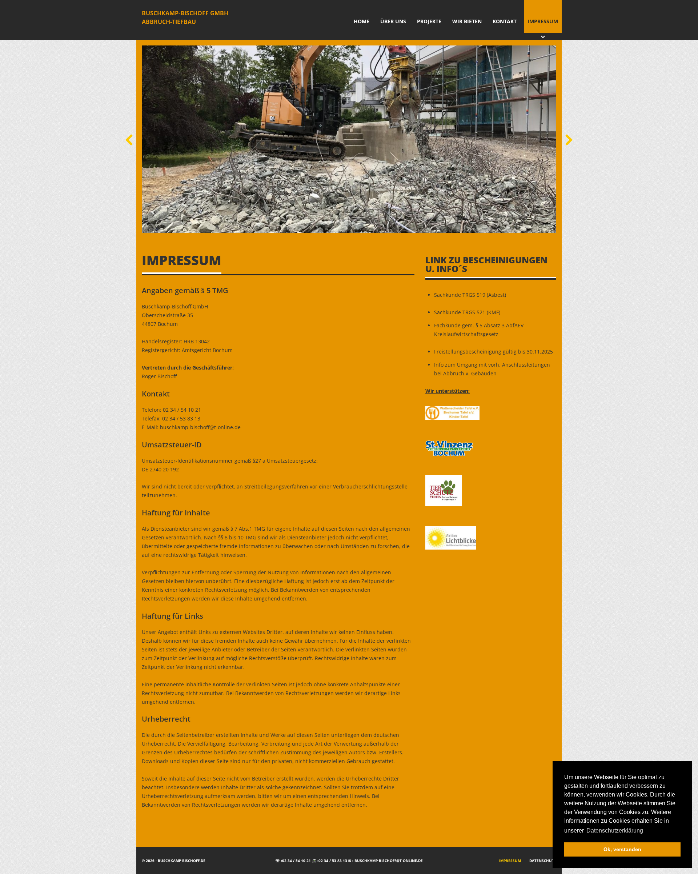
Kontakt (505, 21)
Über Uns (393, 21)
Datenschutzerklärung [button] (614, 830)
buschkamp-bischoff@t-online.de (388, 860)
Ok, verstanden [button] (622, 849)
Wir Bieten (467, 21)
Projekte (429, 21)
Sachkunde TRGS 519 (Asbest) (470, 294)
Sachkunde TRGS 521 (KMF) (467, 312)
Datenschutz (542, 860)
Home (361, 21)
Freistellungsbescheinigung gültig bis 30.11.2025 (493, 351)
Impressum (542, 21)
